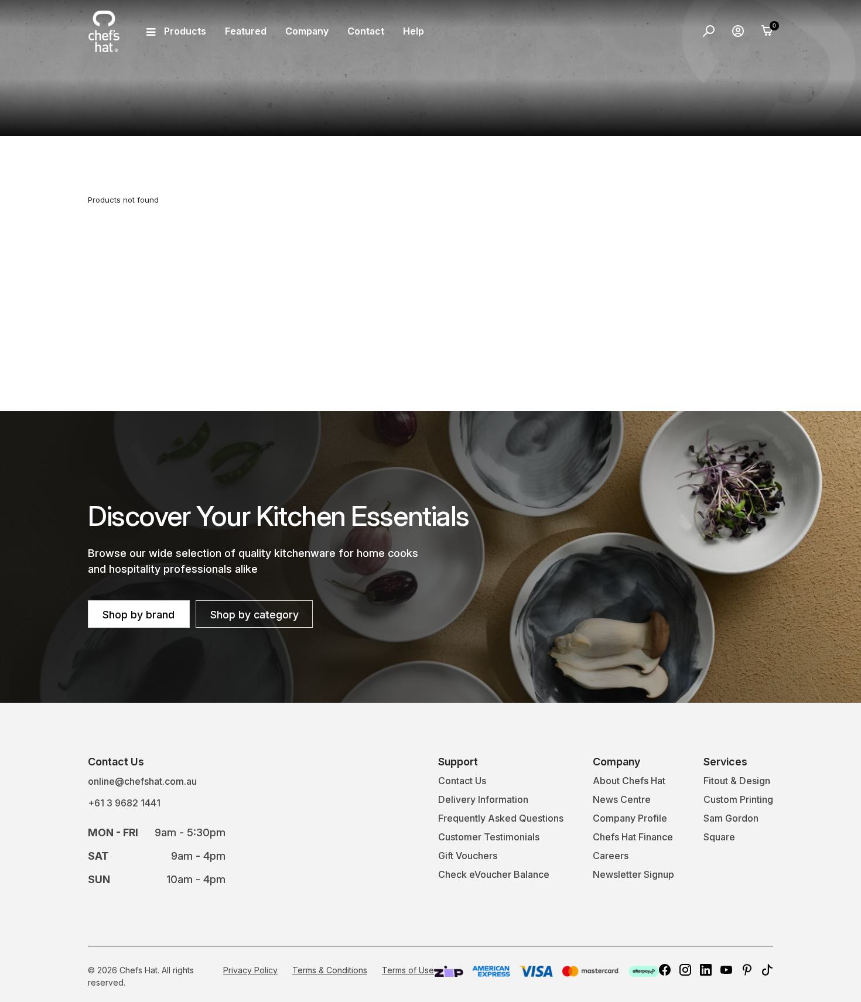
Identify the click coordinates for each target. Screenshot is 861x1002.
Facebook (665, 970)
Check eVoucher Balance (493, 874)
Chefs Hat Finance (633, 837)
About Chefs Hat (629, 780)
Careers (610, 855)
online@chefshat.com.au (142, 781)
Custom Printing (738, 799)
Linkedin (706, 970)
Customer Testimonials (488, 837)
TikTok (767, 970)
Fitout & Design (736, 780)
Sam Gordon (730, 818)
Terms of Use (408, 970)
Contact (365, 31)
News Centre (622, 799)
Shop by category (254, 614)
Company (307, 31)
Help (413, 31)
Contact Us (462, 780)
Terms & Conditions (329, 970)
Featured (245, 31)
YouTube (726, 970)
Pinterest (747, 970)
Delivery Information (483, 799)
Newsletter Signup (633, 874)
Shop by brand (138, 614)
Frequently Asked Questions (500, 818)
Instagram (685, 970)
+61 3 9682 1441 (124, 803)
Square (719, 837)
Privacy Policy (250, 970)
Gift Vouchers (467, 855)
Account (738, 31)
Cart (767, 31)
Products (185, 31)
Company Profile (630, 818)
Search (709, 31)
